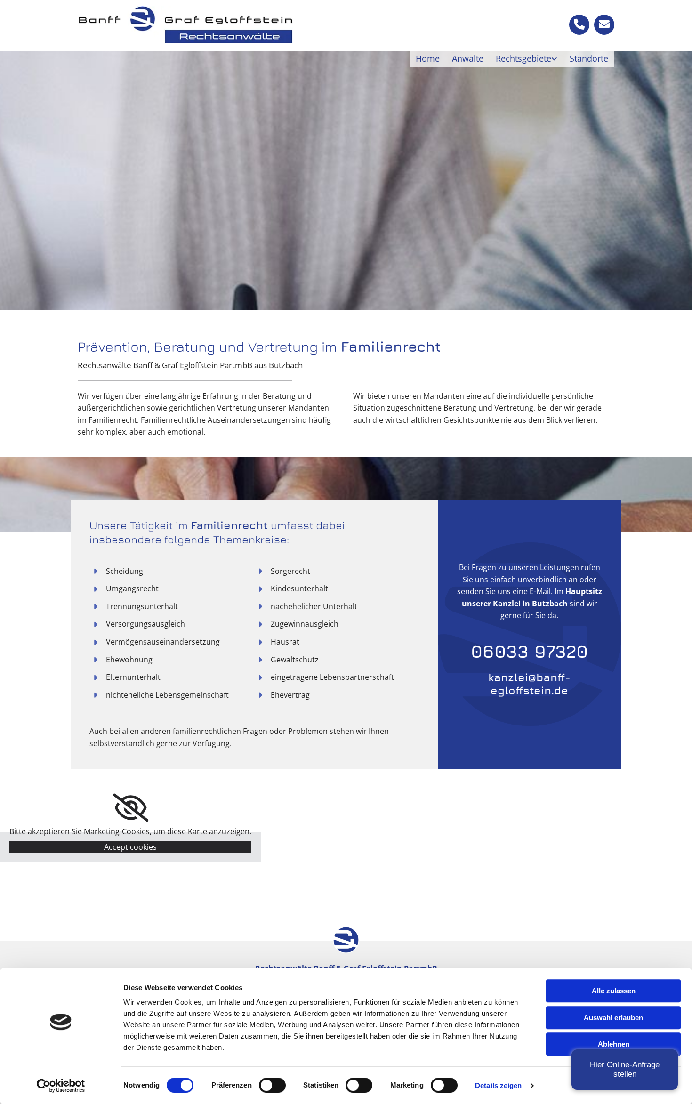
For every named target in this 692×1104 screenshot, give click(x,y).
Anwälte (467, 58)
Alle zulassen (614, 991)
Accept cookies (130, 847)
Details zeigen (498, 1085)
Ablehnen (613, 1044)
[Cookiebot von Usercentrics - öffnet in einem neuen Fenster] (61, 1086)
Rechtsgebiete (523, 58)
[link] (526, 58)
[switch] (272, 1085)
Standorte (589, 58)
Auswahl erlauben (613, 1018)
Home (428, 58)
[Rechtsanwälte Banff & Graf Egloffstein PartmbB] (185, 24)
